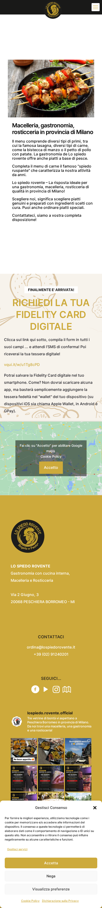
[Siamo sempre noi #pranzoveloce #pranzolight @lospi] (24, 751)
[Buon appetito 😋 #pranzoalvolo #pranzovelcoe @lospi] (51, 751)
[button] (95, 807)
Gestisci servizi (17, 849)
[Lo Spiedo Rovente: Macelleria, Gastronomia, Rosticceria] (53, 7)
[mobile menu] (96, 7)
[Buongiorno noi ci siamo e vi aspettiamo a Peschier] (78, 751)
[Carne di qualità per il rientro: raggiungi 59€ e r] (51, 778)
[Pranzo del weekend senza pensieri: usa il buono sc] (24, 778)
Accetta (51, 863)
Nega (51, 876)
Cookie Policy (30, 901)
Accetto (51, 467)
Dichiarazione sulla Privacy (60, 901)
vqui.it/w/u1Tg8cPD (22, 364)
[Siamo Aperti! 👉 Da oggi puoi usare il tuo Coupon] (78, 778)
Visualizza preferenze (51, 889)
